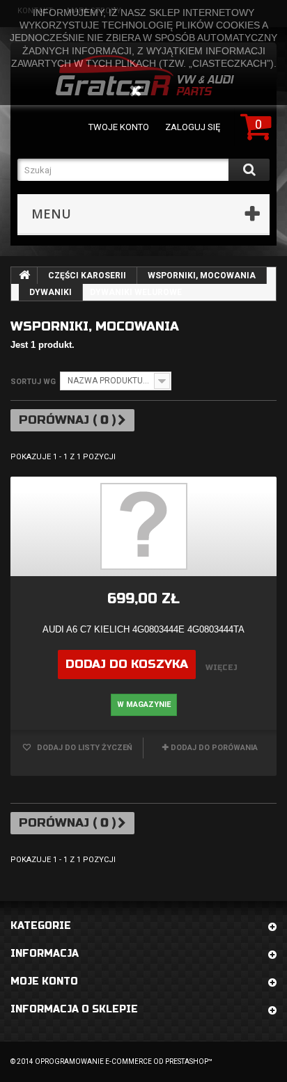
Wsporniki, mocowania (202, 275)
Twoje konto (118, 127)
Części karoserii (87, 275)
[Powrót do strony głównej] (24, 275)
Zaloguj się (192, 127)
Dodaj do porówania (214, 747)
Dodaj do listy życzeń (83, 747)
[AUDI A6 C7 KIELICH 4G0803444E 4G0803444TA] (143, 526)
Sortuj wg (33, 381)
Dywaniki (50, 292)
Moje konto (44, 981)
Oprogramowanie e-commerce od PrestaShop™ (123, 1061)
